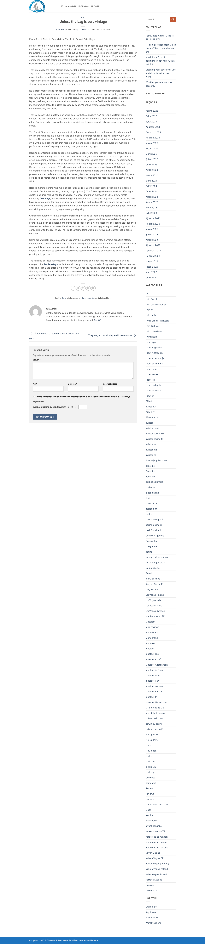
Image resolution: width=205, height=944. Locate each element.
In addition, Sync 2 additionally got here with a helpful (160, 61)
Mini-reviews (152, 627)
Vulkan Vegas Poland (157, 869)
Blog (148, 498)
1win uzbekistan (154, 331)
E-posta (72, 384)
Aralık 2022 (152, 239)
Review (149, 788)
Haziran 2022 (153, 255)
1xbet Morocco (153, 390)
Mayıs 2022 (152, 261)
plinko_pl (150, 772)
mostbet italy (153, 680)
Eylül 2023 (151, 213)
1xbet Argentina (154, 347)
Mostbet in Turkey (155, 670)
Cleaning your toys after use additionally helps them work (161, 73)
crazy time (151, 546)
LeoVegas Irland (154, 605)
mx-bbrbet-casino (155, 713)
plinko (149, 756)
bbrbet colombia (154, 481)
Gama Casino (153, 568)
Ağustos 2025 (153, 127)
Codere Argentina (155, 535)
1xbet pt (150, 395)
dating (149, 551)
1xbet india (151, 369)
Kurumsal (84, 6)
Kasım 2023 (152, 202)
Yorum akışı (152, 917)
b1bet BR (150, 465)
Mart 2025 (151, 153)
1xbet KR (150, 379)
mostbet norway (154, 686)
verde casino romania (157, 847)
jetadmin (60, 30)
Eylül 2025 (151, 121)
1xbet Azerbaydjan (155, 358)
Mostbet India (153, 675)
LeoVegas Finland (155, 594)
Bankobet (151, 471)
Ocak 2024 (151, 191)
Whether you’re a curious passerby (159, 84)
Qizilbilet (150, 777)
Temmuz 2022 (153, 250)
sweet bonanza (154, 825)
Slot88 (97, 320)
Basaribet (150, 476)
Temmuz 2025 (153, 132)
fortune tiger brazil (156, 562)
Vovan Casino (153, 852)
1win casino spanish (156, 304)
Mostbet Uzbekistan (156, 702)
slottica (149, 815)
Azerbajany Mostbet (156, 460)
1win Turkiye (152, 326)
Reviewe (150, 793)
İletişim (95, 6)
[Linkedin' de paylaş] (93, 288)
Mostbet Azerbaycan (157, 664)
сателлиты (151, 890)
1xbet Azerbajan (154, 352)
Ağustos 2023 (153, 218)
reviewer (150, 799)
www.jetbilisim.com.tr (74, 940)
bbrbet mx (151, 487)
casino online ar (154, 524)
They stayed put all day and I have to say (110, 335)
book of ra (151, 503)
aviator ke (151, 444)
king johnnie (152, 589)
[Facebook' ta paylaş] (73, 288)
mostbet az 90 (153, 659)
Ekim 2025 (151, 116)
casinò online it (153, 530)
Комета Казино (154, 879)
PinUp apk (151, 750)
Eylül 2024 (151, 186)
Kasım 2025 (152, 110)
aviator (149, 422)
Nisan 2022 (152, 266)
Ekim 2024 (151, 180)
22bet (149, 401)
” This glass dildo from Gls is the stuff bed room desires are (161, 48)
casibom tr (151, 508)
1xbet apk (151, 342)
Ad (35, 384)
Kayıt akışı (151, 912)
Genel (83, 17)
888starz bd (152, 417)
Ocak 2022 (151, 277)
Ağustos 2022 (153, 245)
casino (149, 514)
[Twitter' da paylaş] (78, 288)
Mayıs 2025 (152, 143)
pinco (148, 745)
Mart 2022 (151, 272)
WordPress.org (153, 922)
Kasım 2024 (152, 175)
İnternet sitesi (110, 384)
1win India (151, 315)
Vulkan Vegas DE (155, 858)
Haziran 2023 (153, 223)
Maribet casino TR (155, 616)
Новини (150, 885)
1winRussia (151, 336)
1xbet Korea (152, 374)
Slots (148, 809)
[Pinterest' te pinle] (88, 288)
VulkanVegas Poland (156, 874)
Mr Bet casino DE (155, 707)
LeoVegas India (153, 600)
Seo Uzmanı (92, 940)
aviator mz (151, 449)
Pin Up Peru (152, 740)
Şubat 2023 (152, 234)
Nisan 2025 (152, 148)
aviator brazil (153, 428)
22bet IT (150, 412)
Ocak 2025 (151, 164)
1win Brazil (151, 299)
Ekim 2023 (151, 207)
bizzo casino (152, 492)
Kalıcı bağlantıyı (88, 298)
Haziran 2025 (153, 137)
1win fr (149, 309)
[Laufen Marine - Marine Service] (43, 6)
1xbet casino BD (154, 363)
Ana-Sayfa (70, 6)
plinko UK (151, 766)
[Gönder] (173, 19)
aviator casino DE (155, 433)
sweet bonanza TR (155, 831)
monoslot (150, 643)
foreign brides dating (157, 557)
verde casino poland (156, 842)
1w (147, 293)
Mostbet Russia (154, 691)
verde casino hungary (157, 836)
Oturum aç (151, 906)
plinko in (150, 761)
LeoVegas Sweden (155, 611)
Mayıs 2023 (152, 229)
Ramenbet (151, 783)
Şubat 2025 (152, 159)
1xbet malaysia (153, 385)
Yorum (37, 360)
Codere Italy (152, 541)
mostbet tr (151, 696)
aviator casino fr (154, 439)
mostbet (150, 648)
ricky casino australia (157, 804)
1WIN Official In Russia (157, 320)
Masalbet (150, 621)
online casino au (154, 718)
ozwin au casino (154, 723)
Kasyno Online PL (155, 584)
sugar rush (151, 820)
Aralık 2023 (152, 196)
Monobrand (152, 637)
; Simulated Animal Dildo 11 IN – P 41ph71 (160, 37)
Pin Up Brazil (152, 734)
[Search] (62, 6)
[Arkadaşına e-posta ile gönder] (83, 288)
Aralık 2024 (152, 170)
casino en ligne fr (155, 519)
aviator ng (151, 455)
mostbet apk (152, 653)
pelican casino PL (155, 729)
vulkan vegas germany (157, 863)
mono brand (152, 632)
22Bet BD (151, 406)
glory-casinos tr (154, 578)
